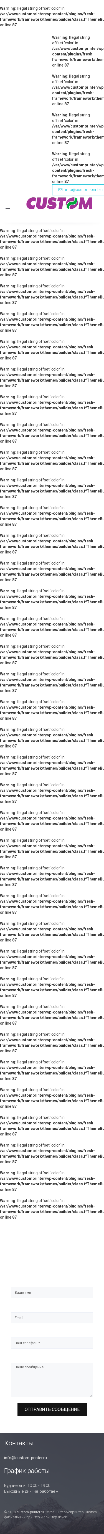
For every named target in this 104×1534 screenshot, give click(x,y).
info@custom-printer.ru (25, 1457)
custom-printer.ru (30, 1512)
